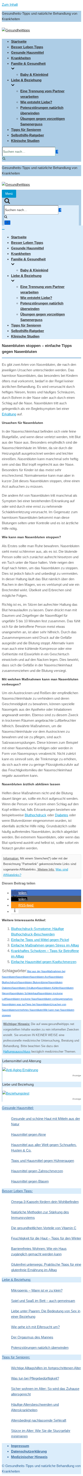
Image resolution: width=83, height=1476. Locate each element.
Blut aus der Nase (37, 971)
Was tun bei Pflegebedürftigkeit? (35, 1378)
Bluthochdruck (35, 815)
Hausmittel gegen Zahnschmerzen (37, 1171)
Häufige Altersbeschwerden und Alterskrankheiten (35, 1407)
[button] (19, 893)
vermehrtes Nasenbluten (30, 1009)
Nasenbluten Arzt (39, 976)
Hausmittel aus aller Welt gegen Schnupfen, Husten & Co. (44, 1147)
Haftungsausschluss (16, 1051)
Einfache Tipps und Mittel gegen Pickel (40, 940)
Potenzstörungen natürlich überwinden (39, 1347)
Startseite (19, 41)
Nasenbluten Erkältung (24, 987)
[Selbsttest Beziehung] (15, 1093)
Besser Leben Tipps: (17, 1191)
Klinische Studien (25, 141)
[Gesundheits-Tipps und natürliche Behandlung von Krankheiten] (16, 30)
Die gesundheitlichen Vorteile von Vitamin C (43, 1228)
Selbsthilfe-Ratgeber (27, 135)
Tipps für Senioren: (16, 1357)
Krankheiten (21, 58)
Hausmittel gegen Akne (28, 1134)
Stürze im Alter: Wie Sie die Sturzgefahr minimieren (40, 1433)
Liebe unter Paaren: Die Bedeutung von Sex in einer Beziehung (45, 1313)
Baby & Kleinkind (34, 74)
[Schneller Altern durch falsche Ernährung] (20, 1070)
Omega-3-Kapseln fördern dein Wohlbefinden (45, 1202)
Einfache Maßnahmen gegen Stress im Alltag (45, 945)
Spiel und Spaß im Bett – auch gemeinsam (43, 1301)
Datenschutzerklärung (29, 1451)
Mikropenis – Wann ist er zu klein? (36, 1290)
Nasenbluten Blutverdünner (33, 982)
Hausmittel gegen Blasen (30, 1181)
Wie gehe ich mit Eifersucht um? (35, 1327)
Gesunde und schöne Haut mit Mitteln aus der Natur (45, 1121)
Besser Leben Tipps (27, 47)
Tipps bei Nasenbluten (37, 1004)
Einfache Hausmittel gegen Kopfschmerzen (43, 962)
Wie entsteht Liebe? (36, 102)
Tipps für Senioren (26, 130)
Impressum (20, 1446)
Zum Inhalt (10, 4)
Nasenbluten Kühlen (48, 987)
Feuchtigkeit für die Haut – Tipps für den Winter (46, 1238)
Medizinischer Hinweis (29, 1457)
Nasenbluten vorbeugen (50, 998)
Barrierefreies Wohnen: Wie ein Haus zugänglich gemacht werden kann (39, 1251)
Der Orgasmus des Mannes (32, 1337)
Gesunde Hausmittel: (18, 1108)
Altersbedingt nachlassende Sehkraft (38, 1420)
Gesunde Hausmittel (27, 52)
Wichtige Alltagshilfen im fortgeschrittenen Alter (46, 1368)
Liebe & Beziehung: (16, 1280)
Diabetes (61, 815)
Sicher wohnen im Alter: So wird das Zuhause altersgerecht (45, 1391)
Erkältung (9, 414)
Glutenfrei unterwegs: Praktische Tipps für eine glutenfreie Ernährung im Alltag (46, 1267)
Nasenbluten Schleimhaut (24, 993)
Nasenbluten (23, 976)
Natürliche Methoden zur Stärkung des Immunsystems (40, 1215)
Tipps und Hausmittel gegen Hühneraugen (42, 1161)
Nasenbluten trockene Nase (21, 998)
